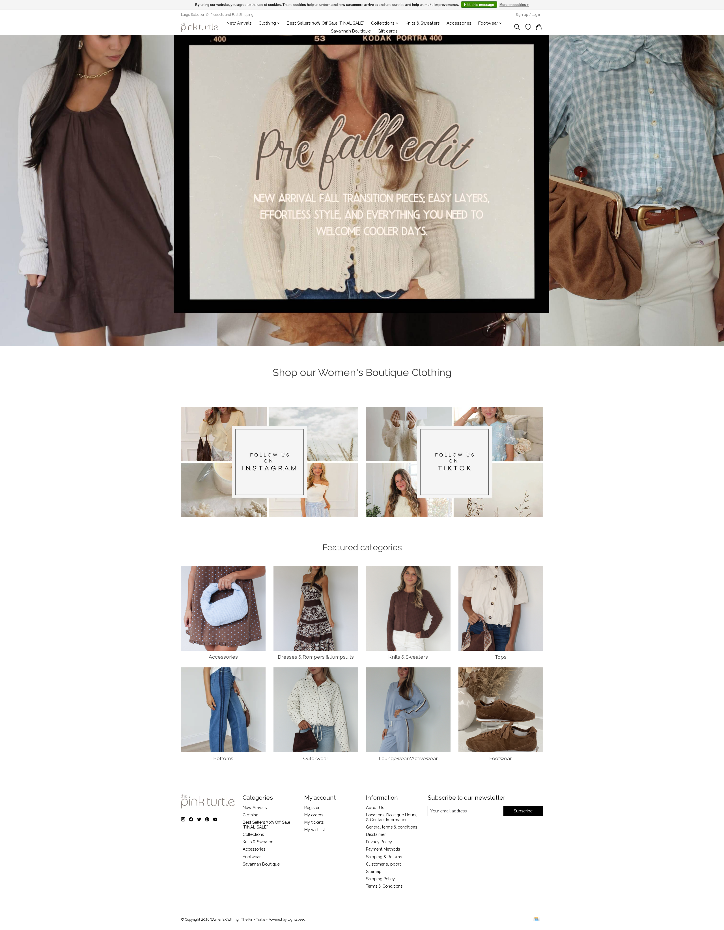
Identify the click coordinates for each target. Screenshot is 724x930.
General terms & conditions (391, 827)
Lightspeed (296, 920)
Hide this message (479, 5)
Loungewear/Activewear (408, 758)
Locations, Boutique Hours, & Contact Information (391, 817)
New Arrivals (239, 23)
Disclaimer (376, 834)
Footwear (500, 758)
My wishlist (314, 829)
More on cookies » (514, 5)
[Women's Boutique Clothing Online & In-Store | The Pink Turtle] (199, 27)
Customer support (383, 864)
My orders (313, 814)
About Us (375, 807)
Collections (253, 834)
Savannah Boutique (351, 31)
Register (312, 807)
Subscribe (523, 810)
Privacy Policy (379, 841)
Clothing (250, 814)
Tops (501, 657)
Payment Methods (383, 849)
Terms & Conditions (384, 886)
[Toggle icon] (517, 27)
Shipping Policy (380, 878)
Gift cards (388, 31)
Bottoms (223, 758)
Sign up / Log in (528, 15)
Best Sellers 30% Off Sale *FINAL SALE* (325, 23)
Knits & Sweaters (423, 23)
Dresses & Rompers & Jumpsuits (316, 657)
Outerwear (315, 758)
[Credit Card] (536, 919)
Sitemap (374, 871)
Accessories (459, 23)
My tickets (314, 822)
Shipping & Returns (384, 856)
